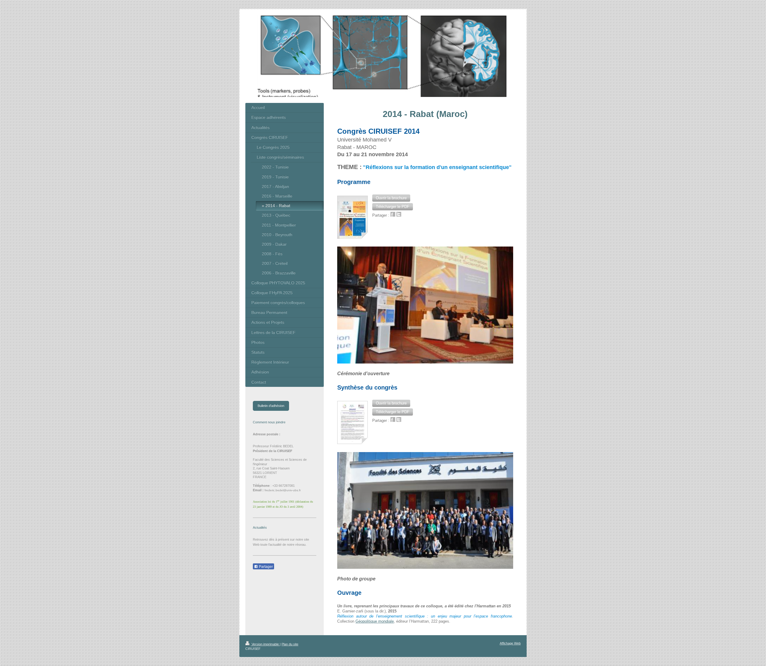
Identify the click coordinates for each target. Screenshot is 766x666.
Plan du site (290, 644)
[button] (391, 198)
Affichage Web (510, 643)
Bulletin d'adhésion (271, 405)
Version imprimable (265, 644)
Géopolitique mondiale (374, 621)
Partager (265, 567)
